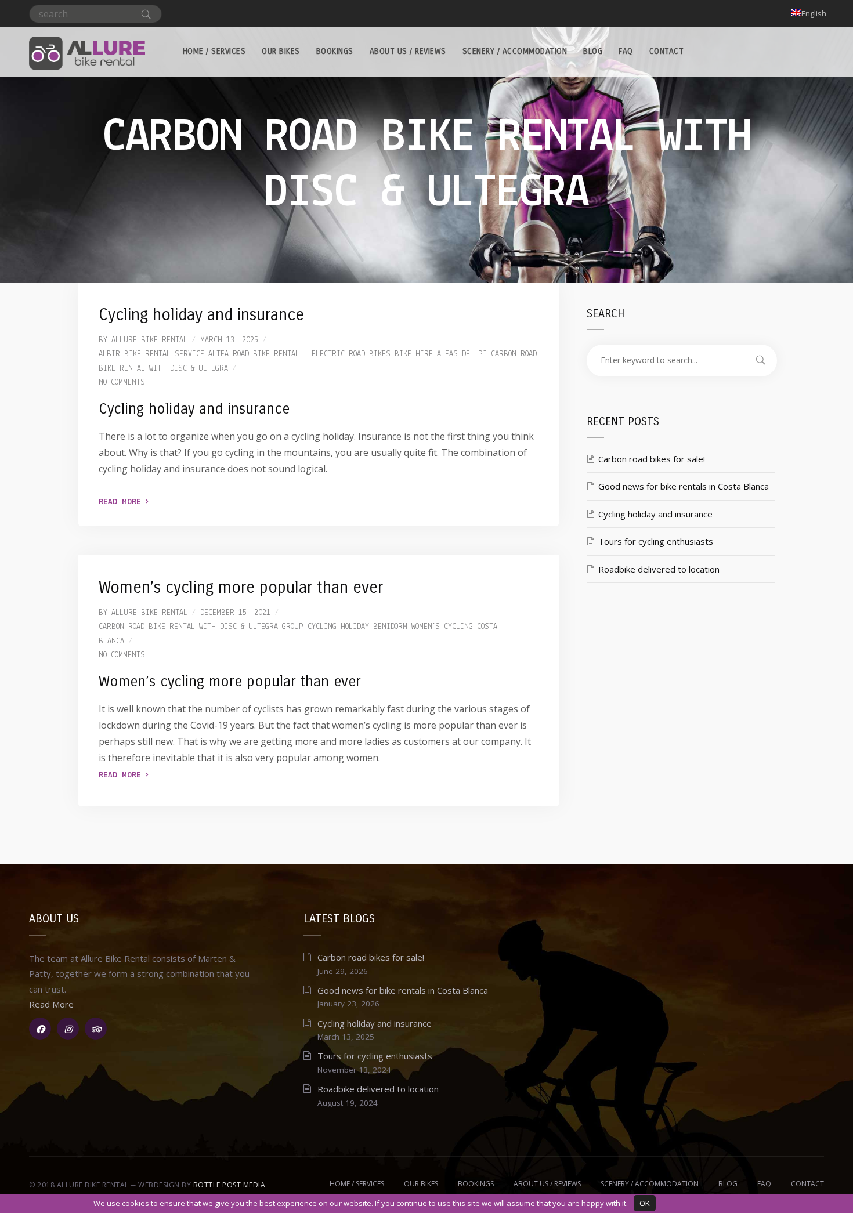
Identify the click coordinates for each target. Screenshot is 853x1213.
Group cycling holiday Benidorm (344, 626)
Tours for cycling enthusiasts (655, 541)
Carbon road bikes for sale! (651, 459)
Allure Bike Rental (149, 340)
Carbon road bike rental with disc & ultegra (188, 626)
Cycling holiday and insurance (201, 315)
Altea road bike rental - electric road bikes (299, 354)
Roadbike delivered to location (659, 569)
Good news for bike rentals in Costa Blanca (683, 486)
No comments (122, 382)
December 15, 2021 (235, 613)
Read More (122, 502)
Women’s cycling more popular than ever (241, 588)
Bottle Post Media (229, 1185)
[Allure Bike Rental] (87, 52)
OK (644, 1203)
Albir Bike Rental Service (151, 354)
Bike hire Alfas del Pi (441, 354)
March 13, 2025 (229, 340)
